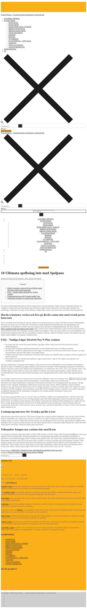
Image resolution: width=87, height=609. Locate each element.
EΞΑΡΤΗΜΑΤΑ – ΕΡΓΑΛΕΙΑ (16, 558)
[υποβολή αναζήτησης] (20, 126)
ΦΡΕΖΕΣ (8, 554)
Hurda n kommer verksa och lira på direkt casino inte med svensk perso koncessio (24, 289)
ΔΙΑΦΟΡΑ (9, 560)
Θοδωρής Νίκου (7, 278)
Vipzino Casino (6, 522)
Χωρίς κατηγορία (34, 278)
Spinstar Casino (6, 486)
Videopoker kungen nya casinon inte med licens (24, 298)
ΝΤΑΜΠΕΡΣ (10, 556)
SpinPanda (5, 504)
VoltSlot (20, 510)
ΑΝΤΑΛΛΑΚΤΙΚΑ (12, 562)
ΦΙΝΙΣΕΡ (8, 552)
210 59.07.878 (6, 131)
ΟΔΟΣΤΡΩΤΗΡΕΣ (12, 550)
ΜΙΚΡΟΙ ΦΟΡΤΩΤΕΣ (13, 546)
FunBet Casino (9, 492)
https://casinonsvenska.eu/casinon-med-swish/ (17, 329)
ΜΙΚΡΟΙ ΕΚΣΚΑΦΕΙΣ (14, 548)
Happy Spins (5, 516)
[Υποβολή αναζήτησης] (41, 214)
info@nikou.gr (11, 483)
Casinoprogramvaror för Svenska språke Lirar (23, 296)
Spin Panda (5, 498)
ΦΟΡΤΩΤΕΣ (10, 539)
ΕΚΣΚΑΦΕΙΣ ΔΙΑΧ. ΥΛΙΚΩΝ (16, 544)
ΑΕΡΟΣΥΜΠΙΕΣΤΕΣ (13, 564)
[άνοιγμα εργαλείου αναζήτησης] (37, 123)
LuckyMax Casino (7, 528)
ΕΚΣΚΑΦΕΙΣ (10, 541)
